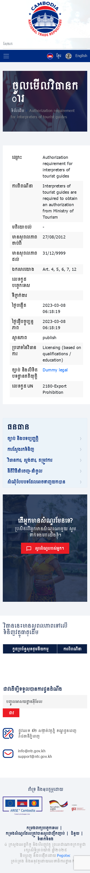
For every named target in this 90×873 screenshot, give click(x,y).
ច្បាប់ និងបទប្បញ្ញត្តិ (22, 438)
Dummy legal (55, 369)
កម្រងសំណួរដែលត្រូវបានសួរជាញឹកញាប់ (36, 833)
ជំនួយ (76, 833)
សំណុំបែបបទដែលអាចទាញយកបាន (36, 481)
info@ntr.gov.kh (32, 751)
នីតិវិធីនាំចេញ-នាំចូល (24, 470)
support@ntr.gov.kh (35, 756)
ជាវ (11, 712)
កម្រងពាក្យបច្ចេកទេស (44, 827)
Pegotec (64, 855)
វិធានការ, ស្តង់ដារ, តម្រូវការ (29, 460)
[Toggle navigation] (6, 56)
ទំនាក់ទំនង (45, 839)
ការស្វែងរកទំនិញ (20, 449)
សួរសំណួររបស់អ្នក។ (49, 548)
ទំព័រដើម (17, 110)
